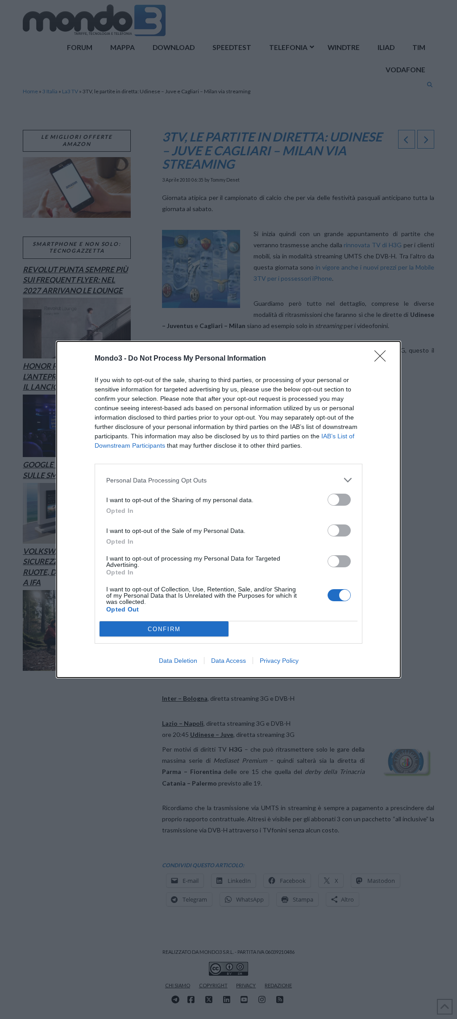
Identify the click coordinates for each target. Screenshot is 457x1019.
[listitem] (228, 480)
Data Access (228, 660)
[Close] (382, 358)
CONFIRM (164, 629)
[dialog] (228, 509)
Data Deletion (178, 660)
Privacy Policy (279, 660)
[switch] (339, 500)
